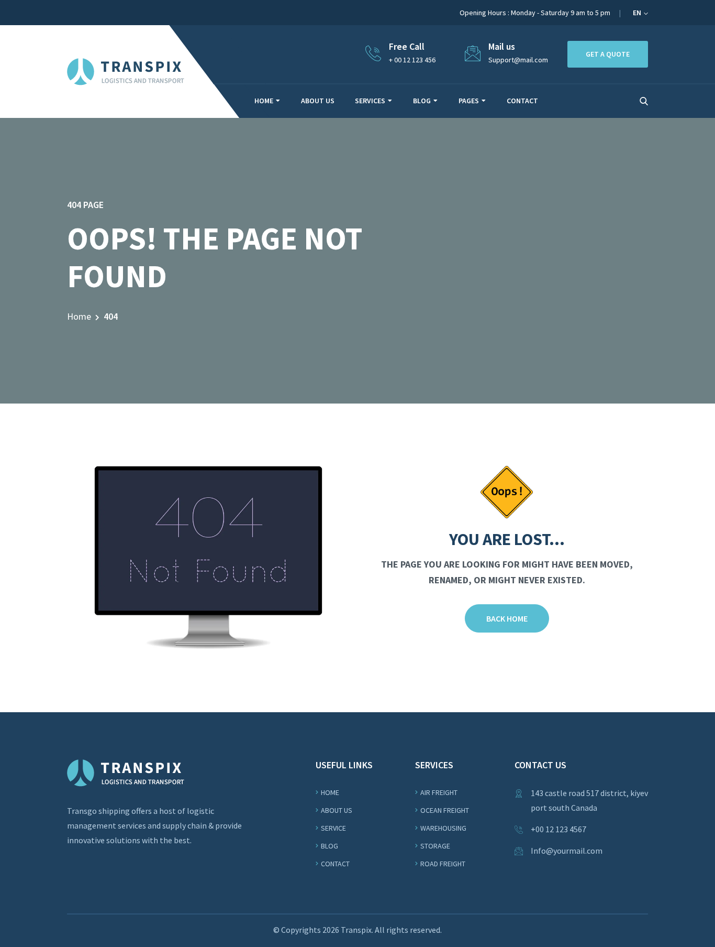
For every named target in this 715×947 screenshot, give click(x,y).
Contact (335, 863)
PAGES (469, 100)
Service (333, 828)
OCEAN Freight (444, 810)
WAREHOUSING (443, 828)
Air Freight (438, 792)
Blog (329, 846)
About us (336, 810)
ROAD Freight (442, 863)
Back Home (507, 618)
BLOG (422, 100)
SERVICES (370, 100)
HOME (263, 100)
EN (638, 12)
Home (79, 316)
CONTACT (522, 100)
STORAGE (435, 846)
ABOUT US (317, 100)
